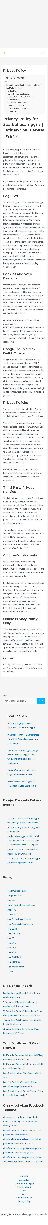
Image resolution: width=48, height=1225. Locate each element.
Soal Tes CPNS (13, 961)
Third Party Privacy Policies (19, 102)
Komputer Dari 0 (24, 1187)
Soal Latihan (12, 928)
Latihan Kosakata (14, 914)
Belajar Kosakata (14, 895)
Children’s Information (18, 105)
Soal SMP (11, 947)
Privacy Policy (24, 1201)
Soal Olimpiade (14, 933)
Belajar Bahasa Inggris (16, 890)
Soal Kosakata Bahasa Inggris (20, 924)
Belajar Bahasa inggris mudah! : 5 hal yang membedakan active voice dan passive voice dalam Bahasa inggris (23, 840)
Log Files (13, 91)
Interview (11, 909)
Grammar (11, 900)
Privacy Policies (15, 100)
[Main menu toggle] (43, 53)
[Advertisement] (24, 24)
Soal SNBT (12, 952)
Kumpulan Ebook (24, 1197)
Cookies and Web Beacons (19, 94)
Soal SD (10, 938)
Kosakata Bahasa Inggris (24, 1183)
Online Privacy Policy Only (19, 108)
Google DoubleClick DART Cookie (22, 97)
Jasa (24, 1190)
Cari (5, 695)
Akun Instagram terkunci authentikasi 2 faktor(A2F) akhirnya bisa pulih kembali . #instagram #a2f (21, 1121)
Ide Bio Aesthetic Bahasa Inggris (21, 905)
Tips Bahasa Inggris (15, 966)
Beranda (24, 1176)
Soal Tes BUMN (14, 957)
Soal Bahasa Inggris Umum (19, 919)
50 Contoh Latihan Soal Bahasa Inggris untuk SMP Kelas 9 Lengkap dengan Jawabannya (23, 739)
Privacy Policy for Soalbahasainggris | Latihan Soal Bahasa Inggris (24, 86)
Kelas (24, 1194)
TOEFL (10, 971)
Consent (13, 111)
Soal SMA (11, 943)
